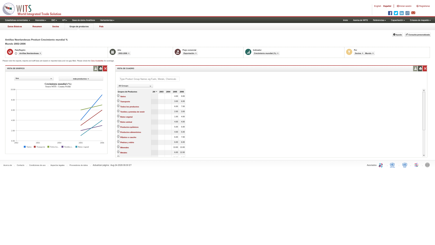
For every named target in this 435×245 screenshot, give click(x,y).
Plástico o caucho (128, 137)
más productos (80, 78)
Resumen (37, 26)
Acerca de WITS (360, 20)
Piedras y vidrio (127, 142)
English (377, 5)
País (101, 26)
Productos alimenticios (130, 132)
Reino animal (126, 122)
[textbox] (150, 79)
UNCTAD (393, 164)
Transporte (125, 102)
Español (387, 5)
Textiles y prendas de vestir (132, 112)
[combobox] (34, 78)
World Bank (428, 164)
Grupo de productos (79, 26)
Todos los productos (129, 107)
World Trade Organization (416, 164)
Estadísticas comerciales (16, 20)
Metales (123, 153)
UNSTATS (404, 164)
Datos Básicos (15, 26)
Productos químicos (129, 127)
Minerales (124, 147)
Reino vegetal (126, 117)
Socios (55, 26)
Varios (123, 96)
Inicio (345, 20)
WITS (34, 8)
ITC (381, 164)
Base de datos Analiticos (83, 20)
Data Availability (97, 61)
